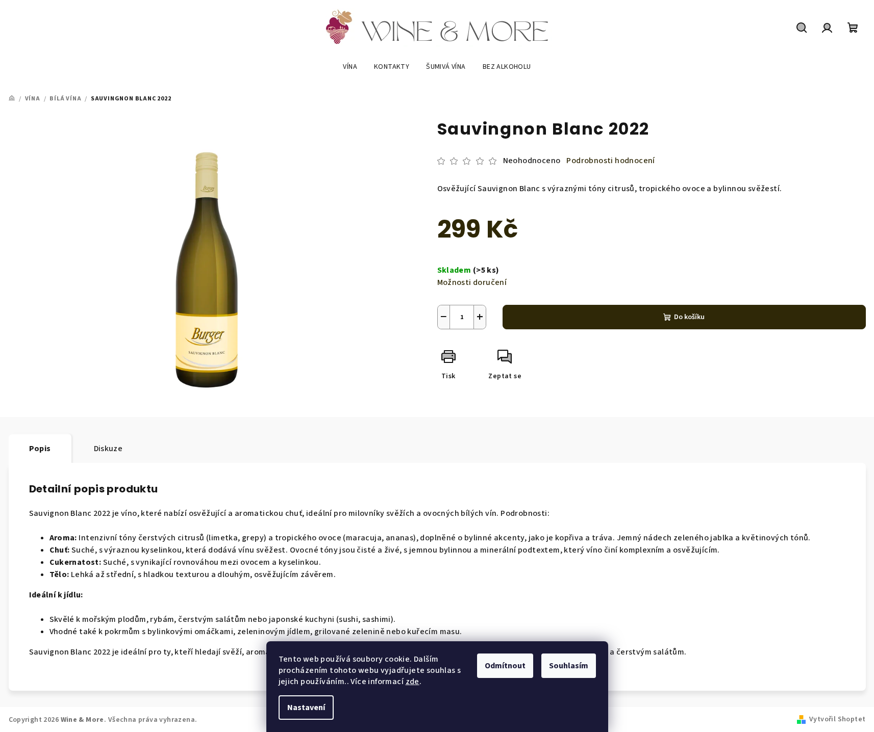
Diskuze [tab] (108, 448)
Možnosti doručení (472, 282)
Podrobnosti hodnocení (610, 160)
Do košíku (689, 317)
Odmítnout (505, 665)
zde (412, 681)
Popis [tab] (40, 448)
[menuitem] (350, 67)
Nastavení (306, 707)
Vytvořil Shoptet (837, 719)
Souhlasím (568, 665)
